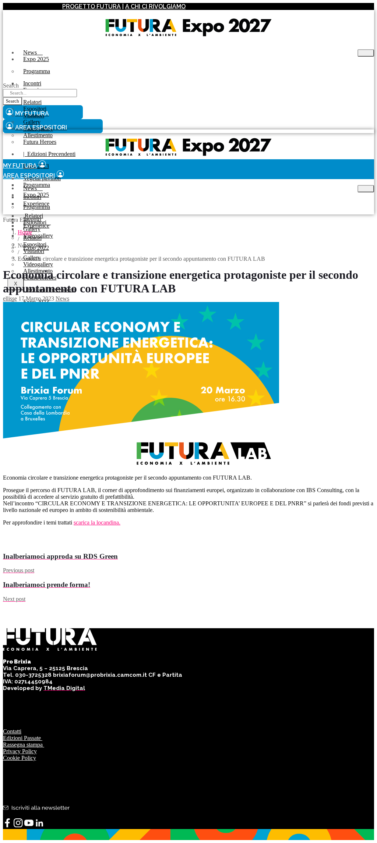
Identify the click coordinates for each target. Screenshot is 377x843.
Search (11, 85)
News (62, 298)
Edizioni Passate (22, 738)
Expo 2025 (36, 59)
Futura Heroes (39, 142)
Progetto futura (91, 6)
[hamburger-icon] (365, 53)
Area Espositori (29, 175)
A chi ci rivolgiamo (155, 6)
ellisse (10, 298)
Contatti (12, 731)
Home (25, 232)
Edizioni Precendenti (49, 154)
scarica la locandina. (97, 522)
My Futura (20, 165)
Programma (36, 71)
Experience (36, 226)
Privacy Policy (20, 751)
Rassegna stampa (23, 744)
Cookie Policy (19, 758)
